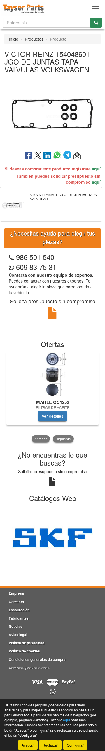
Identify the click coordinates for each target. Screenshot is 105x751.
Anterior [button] (40, 438)
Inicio (13, 39)
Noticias (15, 626)
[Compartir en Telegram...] (68, 155)
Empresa (16, 593)
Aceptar (28, 744)
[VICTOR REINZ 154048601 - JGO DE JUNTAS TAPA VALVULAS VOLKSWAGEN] (52, 113)
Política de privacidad (26, 642)
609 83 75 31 (35, 267)
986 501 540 (35, 257)
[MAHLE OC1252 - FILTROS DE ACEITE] (52, 374)
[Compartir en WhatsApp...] (58, 155)
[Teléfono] (11, 257)
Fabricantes (19, 618)
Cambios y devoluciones (29, 667)
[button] (77, 155)
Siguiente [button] (63, 438)
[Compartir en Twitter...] (37, 155)
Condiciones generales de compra (37, 659)
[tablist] (52, 397)
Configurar (75, 744)
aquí (96, 169)
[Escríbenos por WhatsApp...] (53, 692)
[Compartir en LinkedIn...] (47, 155)
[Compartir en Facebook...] (28, 155)
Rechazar (50, 744)
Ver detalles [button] (52, 416)
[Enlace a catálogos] (52, 537)
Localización (19, 610)
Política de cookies (24, 651)
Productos (34, 39)
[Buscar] (96, 23)
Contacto (16, 601)
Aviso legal (18, 634)
